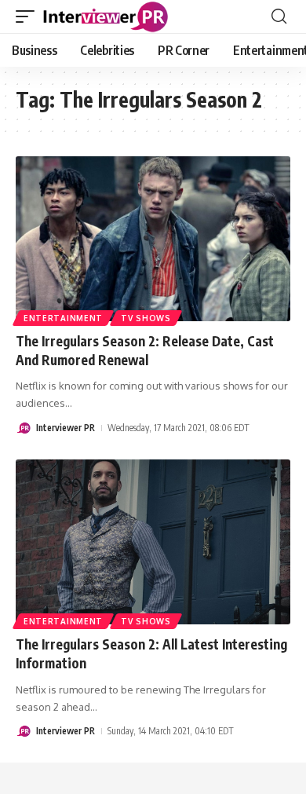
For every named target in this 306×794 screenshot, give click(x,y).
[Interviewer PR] (105, 16)
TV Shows (146, 318)
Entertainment (63, 318)
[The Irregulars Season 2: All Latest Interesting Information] (153, 541)
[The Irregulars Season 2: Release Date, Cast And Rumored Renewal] (153, 238)
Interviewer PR (65, 428)
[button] (29, 16)
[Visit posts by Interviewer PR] (23, 428)
